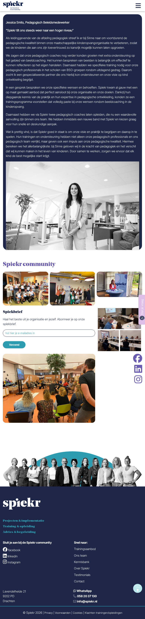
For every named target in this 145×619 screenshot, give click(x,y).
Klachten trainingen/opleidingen (103, 612)
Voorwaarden (63, 612)
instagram (138, 379)
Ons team (80, 555)
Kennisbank (81, 562)
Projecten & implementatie (23, 520)
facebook (137, 358)
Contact (79, 581)
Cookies (78, 612)
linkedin (138, 368)
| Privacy (48, 612)
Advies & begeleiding (19, 532)
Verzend (14, 344)
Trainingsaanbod (85, 549)
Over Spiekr (81, 568)
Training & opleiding (19, 526)
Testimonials (82, 575)
